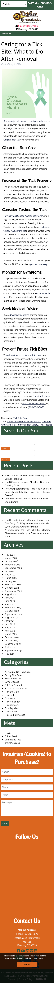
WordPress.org (12, 743)
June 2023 (10, 624)
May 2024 (10, 604)
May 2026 (10, 554)
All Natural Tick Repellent (17, 672)
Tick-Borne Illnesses (15, 715)
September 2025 (13, 568)
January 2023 (11, 640)
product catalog (38, 264)
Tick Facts (10, 695)
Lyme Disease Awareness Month (24, 421)
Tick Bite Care (20, 418)
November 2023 (13, 607)
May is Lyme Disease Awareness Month (23, 216)
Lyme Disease (12, 682)
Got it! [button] (27, 964)
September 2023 (13, 614)
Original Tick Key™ (12, 139)
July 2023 (9, 621)
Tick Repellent (12, 708)
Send (4, 823)
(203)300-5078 (36, 407)
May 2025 (10, 574)
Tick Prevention (12, 701)
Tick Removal (19, 424)
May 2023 (10, 627)
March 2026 (11, 558)
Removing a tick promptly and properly (23, 121)
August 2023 (11, 617)
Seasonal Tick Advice (15, 688)
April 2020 (10, 647)
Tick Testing (45, 424)
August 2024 (11, 594)
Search (5, 448)
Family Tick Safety (14, 675)
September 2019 (13, 650)
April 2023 (10, 630)
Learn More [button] (38, 958)
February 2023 (12, 637)
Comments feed (13, 739)
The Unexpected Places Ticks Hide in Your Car (28, 488)
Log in (8, 733)
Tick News (10, 698)
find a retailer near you (33, 403)
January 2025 (11, 581)
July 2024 (9, 597)
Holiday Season (13, 678)
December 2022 (13, 644)
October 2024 (12, 587)
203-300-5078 (31, 933)
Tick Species (11, 711)
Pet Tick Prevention (14, 685)
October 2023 (12, 611)
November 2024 (13, 584)
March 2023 (11, 634)
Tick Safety (32, 424)
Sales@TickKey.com (28, 25)
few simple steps (41, 396)
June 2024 (10, 601)
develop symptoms (19, 315)
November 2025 (13, 564)
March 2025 (11, 578)
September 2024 (13, 591)
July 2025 (9, 571)
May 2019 (10, 654)
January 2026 (11, 561)
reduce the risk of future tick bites (23, 355)
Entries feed (11, 736)
